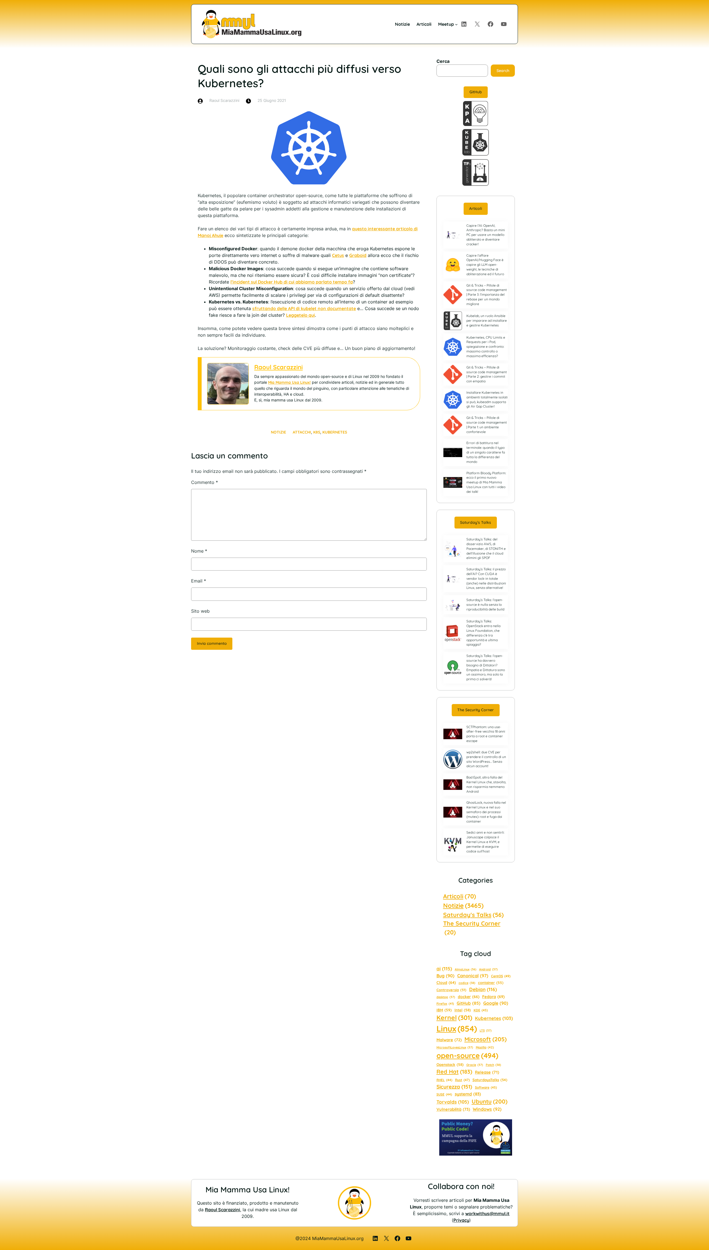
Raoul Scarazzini (278, 367)
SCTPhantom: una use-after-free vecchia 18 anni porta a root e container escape (485, 734)
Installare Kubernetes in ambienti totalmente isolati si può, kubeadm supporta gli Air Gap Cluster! (487, 399)
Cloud (446, 982)
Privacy (461, 1220)
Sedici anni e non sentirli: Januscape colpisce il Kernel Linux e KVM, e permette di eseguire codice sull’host (485, 841)
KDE (481, 1010)
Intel (462, 1010)
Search (503, 70)
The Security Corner (475, 709)
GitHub (475, 91)
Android (488, 969)
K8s (316, 432)
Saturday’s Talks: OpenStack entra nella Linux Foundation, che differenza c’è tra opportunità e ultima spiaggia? (483, 632)
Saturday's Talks (473, 914)
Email (198, 581)
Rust (462, 1080)
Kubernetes (334, 432)
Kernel (454, 1018)
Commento (204, 482)
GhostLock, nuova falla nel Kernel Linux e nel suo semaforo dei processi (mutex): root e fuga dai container (486, 811)
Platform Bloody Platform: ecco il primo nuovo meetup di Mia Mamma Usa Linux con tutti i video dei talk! (486, 482)
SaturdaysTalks (489, 1080)
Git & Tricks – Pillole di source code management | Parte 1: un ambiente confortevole (486, 425)
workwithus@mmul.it (487, 1213)
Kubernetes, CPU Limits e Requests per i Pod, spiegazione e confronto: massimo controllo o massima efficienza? (485, 346)
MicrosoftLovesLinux (454, 1047)
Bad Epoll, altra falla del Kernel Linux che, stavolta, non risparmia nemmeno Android (486, 784)
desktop (445, 997)
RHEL (444, 1080)
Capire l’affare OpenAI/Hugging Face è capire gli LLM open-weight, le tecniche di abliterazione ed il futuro (485, 264)
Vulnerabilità (453, 1109)
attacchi (302, 432)
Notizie (278, 432)
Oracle (474, 1065)
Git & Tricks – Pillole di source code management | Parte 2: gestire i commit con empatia (486, 374)
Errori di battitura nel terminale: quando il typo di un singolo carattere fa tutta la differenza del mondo (485, 452)
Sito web (200, 611)
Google (495, 1003)
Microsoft (485, 1039)
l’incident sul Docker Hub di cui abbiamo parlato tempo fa (291, 282)
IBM (444, 1009)
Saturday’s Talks (475, 522)
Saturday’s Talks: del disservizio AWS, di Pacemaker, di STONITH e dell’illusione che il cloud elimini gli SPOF (486, 548)
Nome (199, 551)
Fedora (493, 996)
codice (467, 983)
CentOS (500, 976)
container (491, 982)
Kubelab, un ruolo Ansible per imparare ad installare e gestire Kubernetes (486, 320)
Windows (487, 1109)
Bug (445, 975)
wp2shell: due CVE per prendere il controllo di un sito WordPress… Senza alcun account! (486, 759)
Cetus (338, 255)
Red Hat (454, 1071)
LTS (486, 1030)
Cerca (442, 61)
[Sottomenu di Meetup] (456, 24)
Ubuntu (489, 1101)
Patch (493, 1065)
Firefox (445, 1004)
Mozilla (485, 1047)
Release (487, 1072)
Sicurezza (454, 1086)
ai (444, 968)
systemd (468, 1094)
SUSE (444, 1094)
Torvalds (452, 1102)
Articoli (475, 208)
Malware (449, 1039)
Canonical (472, 975)
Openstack (450, 1064)
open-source (467, 1055)
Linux (456, 1028)
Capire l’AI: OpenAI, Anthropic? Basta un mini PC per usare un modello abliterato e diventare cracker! (485, 234)
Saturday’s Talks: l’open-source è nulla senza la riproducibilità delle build (485, 604)
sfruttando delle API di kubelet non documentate (304, 308)
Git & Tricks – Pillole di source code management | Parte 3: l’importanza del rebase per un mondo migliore (486, 294)
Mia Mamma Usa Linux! (289, 382)
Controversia (451, 990)
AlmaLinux (465, 969)
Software (486, 1087)
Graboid (357, 255)
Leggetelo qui (300, 315)
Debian (483, 989)
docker (468, 996)
